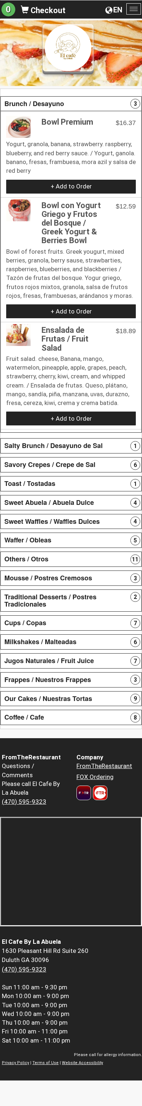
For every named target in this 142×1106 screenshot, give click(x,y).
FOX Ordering (95, 776)
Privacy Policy (15, 1062)
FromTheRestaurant (104, 766)
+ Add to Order (71, 186)
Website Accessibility (82, 1062)
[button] (71, 104)
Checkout (47, 10)
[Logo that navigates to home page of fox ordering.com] (99, 793)
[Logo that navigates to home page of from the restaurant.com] (83, 793)
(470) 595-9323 (24, 801)
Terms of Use (45, 1062)
